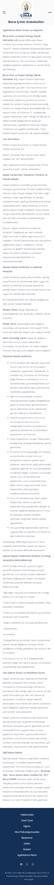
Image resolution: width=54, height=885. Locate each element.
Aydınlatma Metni (27, 855)
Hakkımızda (27, 814)
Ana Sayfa (28, 879)
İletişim (27, 849)
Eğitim (27, 826)
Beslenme (27, 837)
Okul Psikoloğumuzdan (27, 831)
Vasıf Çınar (27, 820)
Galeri (27, 843)
